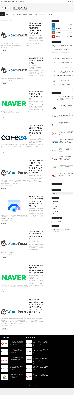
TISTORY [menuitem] (36, 14)
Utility (55, 208)
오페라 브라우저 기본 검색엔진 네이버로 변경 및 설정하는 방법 (66, 132)
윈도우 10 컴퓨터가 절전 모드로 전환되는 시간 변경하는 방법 (65, 124)
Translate (56, 231)
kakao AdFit (14, 1)
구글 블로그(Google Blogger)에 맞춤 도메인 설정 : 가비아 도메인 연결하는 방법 (65, 158)
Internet (55, 206)
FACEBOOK (58, 24)
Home (2, 1)
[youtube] (70, 1)
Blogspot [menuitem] (8, 14)
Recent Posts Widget (70, 89)
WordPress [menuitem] (43, 14)
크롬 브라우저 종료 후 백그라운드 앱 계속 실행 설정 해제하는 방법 (66, 150)
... (1, 53)
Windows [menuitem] (50, 14)
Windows (55, 211)
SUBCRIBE (69, 36)
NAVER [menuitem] (30, 14)
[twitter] (68, 1)
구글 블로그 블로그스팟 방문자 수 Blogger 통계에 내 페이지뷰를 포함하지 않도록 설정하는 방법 (40, 359)
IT (53, 203)
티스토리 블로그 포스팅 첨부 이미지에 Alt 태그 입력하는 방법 (66, 107)
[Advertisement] (61, 346)
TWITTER (58, 28)
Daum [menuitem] (14, 14)
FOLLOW (70, 28)
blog (54, 213)
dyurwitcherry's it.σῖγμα (41, 385)
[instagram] (72, 1)
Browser (55, 201)
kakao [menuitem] (25, 14)
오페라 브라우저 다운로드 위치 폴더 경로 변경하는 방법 (16, 358)
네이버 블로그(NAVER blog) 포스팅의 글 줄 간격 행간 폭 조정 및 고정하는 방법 (66, 98)
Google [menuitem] (19, 14)
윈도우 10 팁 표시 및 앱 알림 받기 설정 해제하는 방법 (16, 367)
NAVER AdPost (21, 1)
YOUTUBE (58, 36)
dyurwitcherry (5, 47)
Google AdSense (7, 1)
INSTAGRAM (58, 32)
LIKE (71, 24)
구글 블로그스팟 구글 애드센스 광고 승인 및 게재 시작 (16, 375)
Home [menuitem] (2, 14)
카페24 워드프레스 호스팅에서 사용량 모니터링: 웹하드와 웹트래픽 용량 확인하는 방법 (66, 141)
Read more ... (4, 50)
